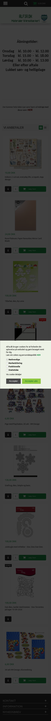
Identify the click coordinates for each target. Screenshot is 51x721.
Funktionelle (14, 366)
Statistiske (13, 370)
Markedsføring (15, 363)
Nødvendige (14, 360)
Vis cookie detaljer (14, 374)
